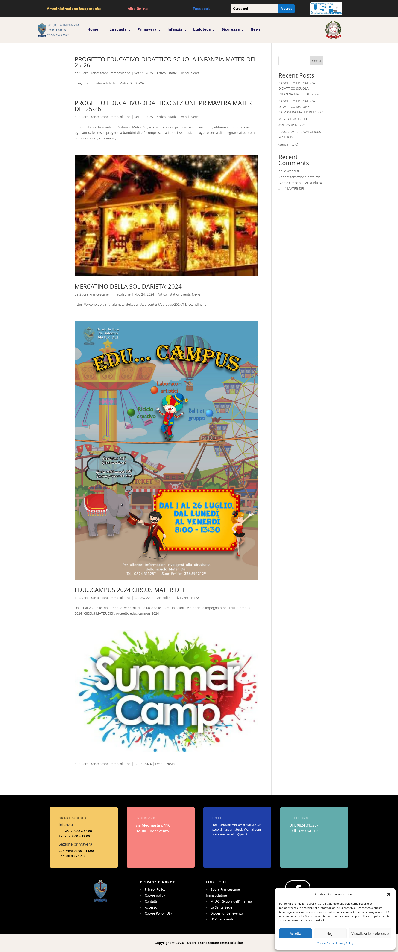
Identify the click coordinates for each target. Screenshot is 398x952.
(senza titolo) (288, 144)
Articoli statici (167, 73)
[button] (388, 894)
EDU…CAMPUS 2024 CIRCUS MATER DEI (129, 590)
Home (93, 29)
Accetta (295, 933)
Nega (330, 933)
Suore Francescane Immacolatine (105, 73)
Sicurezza (230, 29)
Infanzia (174, 29)
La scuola (117, 29)
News (256, 29)
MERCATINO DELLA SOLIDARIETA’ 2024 (128, 286)
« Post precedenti (88, 786)
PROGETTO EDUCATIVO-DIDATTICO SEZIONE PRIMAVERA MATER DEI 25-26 (163, 106)
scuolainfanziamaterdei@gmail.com (236, 829)
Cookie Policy (325, 943)
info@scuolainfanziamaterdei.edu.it (236, 825)
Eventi (184, 73)
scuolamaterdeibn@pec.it (229, 834)
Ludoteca (202, 29)
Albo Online (138, 8)
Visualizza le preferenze (370, 933)
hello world (287, 171)
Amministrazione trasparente (74, 8)
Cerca (316, 60)
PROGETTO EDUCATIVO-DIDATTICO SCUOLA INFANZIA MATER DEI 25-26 (165, 62)
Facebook (201, 8)
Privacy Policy (344, 943)
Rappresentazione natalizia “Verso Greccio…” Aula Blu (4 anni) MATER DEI (300, 183)
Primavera (146, 29)
